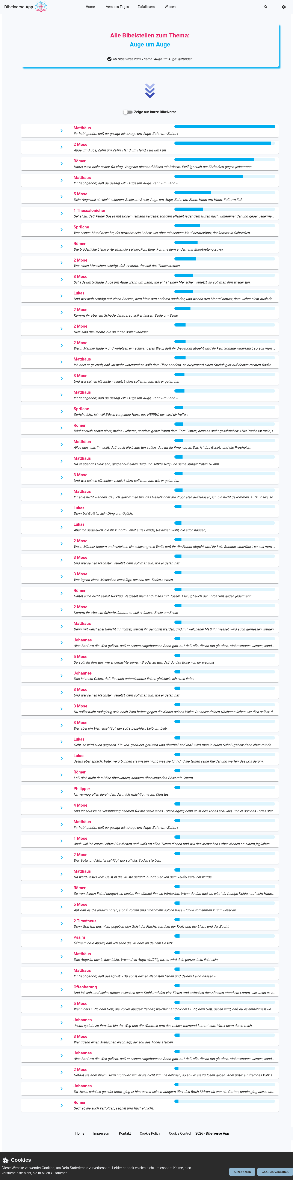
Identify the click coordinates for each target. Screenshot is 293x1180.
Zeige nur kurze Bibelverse (155, 112)
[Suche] (267, 7)
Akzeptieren (242, 1172)
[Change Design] (285, 7)
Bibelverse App (18, 6)
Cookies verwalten (275, 1172)
